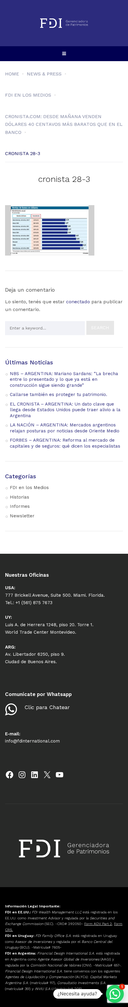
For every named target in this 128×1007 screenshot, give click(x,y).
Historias (19, 497)
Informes (20, 506)
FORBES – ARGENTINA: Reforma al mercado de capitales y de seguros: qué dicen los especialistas (65, 443)
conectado (78, 301)
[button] (115, 994)
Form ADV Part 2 (98, 924)
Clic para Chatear (47, 707)
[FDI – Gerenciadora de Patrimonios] (64, 23)
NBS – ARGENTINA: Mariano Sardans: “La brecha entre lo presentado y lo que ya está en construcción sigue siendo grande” (64, 379)
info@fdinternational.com (32, 741)
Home (12, 74)
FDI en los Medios (29, 487)
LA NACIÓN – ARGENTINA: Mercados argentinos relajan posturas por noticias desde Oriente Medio (64, 428)
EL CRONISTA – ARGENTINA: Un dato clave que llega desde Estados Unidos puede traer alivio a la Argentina (65, 409)
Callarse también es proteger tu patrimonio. (58, 394)
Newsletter (22, 516)
